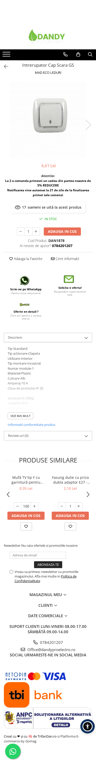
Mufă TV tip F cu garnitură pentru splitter (26, 480)
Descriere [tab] (15, 337)
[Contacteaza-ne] (65, 54)
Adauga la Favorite (27, 258)
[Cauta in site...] (90, 54)
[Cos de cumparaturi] (78, 54)
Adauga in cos (62, 231)
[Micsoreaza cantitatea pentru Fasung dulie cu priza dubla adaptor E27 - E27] (62, 506)
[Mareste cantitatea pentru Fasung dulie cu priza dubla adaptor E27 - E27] (79, 506)
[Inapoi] (4, 66)
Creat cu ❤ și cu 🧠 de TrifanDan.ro (30, 736)
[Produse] (7, 56)
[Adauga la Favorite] (26, 526)
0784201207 (51, 642)
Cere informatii (67, 258)
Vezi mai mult (20, 416)
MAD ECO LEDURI (48, 72)
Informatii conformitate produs (31, 424)
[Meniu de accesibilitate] (87, 726)
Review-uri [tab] (18, 435)
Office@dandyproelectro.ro (50, 649)
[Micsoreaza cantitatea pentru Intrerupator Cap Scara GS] (21, 231)
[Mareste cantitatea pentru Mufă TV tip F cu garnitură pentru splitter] (34, 506)
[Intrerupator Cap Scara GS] (48, 119)
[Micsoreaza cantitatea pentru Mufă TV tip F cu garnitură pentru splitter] (18, 506)
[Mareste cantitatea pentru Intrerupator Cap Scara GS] (36, 231)
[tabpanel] (48, 119)
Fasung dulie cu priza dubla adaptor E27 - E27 (70, 480)
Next (88, 125)
